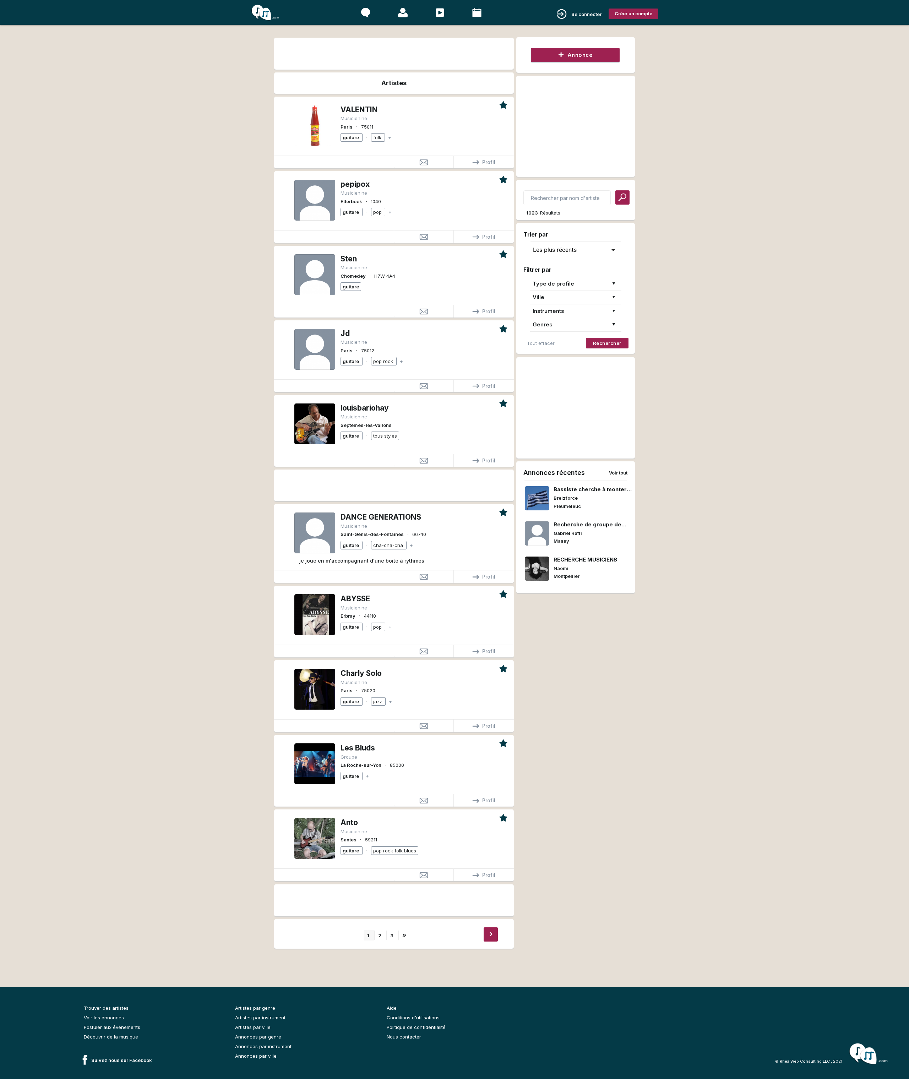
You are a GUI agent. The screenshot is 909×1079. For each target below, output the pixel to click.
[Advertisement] (393, 52)
